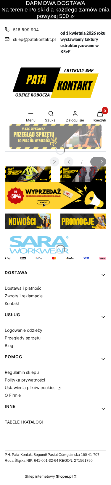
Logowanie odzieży (23, 330)
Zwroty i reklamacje (24, 295)
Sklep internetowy (49, 476)
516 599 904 (26, 29)
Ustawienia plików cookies (31, 387)
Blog (9, 345)
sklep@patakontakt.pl (34, 39)
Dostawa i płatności (23, 288)
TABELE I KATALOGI (24, 421)
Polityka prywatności (25, 379)
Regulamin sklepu (22, 372)
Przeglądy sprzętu (23, 337)
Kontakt (12, 303)
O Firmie (13, 395)
